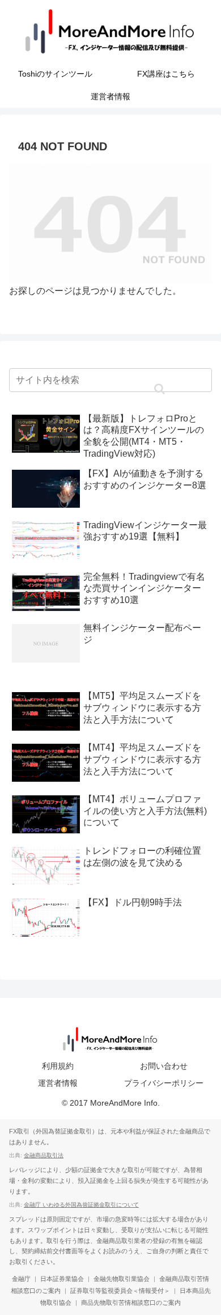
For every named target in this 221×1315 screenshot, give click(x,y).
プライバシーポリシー (163, 1083)
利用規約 (58, 1065)
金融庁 (21, 1278)
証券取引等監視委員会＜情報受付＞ (120, 1290)
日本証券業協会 (62, 1278)
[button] (159, 389)
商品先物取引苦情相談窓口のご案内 (131, 1302)
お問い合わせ (164, 1065)
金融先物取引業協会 (122, 1278)
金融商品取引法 (43, 1155)
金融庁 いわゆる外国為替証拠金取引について (81, 1205)
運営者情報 (58, 1083)
